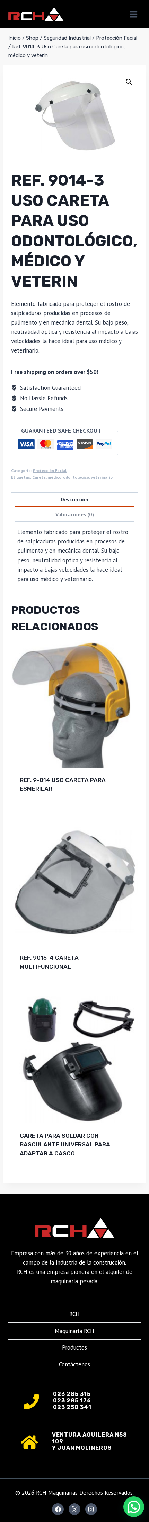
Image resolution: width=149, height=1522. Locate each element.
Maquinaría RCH (74, 1331)
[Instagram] (91, 1509)
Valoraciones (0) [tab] (74, 514)
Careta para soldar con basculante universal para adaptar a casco (65, 1144)
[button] (129, 82)
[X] (74, 1509)
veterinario (102, 477)
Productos (74, 1347)
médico (54, 477)
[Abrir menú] (133, 14)
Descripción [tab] (74, 499)
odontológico (76, 477)
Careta (39, 477)
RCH (74, 1314)
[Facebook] (58, 1509)
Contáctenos (74, 1364)
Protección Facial (50, 470)
